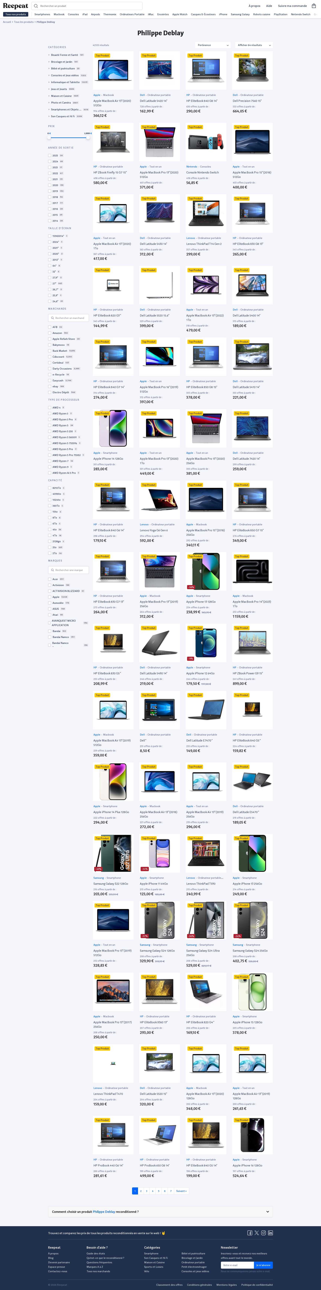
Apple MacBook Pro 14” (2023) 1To (252, 604)
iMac (151, 14)
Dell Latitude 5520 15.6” (154, 315)
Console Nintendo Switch (202, 172)
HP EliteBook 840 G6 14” (108, 530)
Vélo (146, 1271)
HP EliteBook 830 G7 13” (108, 601)
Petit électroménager (194, 1266)
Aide (269, 6)
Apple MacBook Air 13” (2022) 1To (205, 318)
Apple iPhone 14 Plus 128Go (111, 812)
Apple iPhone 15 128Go (247, 1022)
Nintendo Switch (300, 14)
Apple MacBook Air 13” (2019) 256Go (204, 814)
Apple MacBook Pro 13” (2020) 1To (159, 461)
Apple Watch (179, 14)
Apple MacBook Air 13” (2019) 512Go (112, 743)
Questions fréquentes (99, 1262)
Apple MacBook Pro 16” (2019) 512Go (159, 389)
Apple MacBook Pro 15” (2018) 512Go (252, 175)
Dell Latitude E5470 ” (246, 812)
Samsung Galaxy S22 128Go (110, 883)
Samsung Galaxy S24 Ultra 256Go (203, 953)
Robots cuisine (261, 14)
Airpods (95, 14)
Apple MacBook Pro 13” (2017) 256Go (112, 1024)
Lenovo (191, 238)
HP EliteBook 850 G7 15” (248, 530)
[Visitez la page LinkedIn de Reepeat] (270, 1233)
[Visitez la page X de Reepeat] (257, 1233)
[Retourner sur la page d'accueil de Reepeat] (15, 5)
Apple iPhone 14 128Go (108, 458)
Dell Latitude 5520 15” (153, 1094)
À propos (254, 6)
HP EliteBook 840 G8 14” (201, 101)
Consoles (73, 14)
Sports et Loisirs (153, 1266)
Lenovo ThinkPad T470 (108, 1094)
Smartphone (110, 452)
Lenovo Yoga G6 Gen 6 (154, 530)
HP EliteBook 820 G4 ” (200, 1022)
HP (188, 94)
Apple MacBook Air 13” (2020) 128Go (205, 1096)
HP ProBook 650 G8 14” (154, 1165)
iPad (84, 14)
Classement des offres (169, 1284)
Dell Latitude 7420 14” (246, 458)
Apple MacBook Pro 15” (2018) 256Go (205, 532)
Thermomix (109, 14)
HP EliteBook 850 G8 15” (201, 387)
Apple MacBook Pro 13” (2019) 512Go (112, 953)
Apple (97, 94)
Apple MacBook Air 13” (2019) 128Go (251, 1096)
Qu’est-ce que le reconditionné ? (105, 1257)
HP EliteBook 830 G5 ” (107, 673)
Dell (142, 94)
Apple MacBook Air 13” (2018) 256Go (158, 814)
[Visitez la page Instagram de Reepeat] (264, 1233)
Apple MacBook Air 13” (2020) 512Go (112, 103)
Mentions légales (226, 1284)
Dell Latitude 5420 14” (153, 101)
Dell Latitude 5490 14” (153, 673)
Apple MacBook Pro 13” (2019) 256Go (159, 604)
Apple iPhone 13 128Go (201, 601)
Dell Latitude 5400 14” (246, 315)
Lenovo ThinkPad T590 (200, 883)
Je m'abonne (263, 1265)
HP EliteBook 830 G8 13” (248, 244)
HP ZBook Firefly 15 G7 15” (110, 172)
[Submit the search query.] (52, 318)
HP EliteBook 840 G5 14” (201, 1165)
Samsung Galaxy (240, 14)
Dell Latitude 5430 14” (153, 244)
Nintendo (192, 166)
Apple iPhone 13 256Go (247, 883)
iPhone (223, 14)
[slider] (49, 137)
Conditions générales (199, 1284)
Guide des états (96, 1253)
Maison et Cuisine (154, 1262)
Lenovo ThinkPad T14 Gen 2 (204, 244)
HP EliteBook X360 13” (154, 1022)
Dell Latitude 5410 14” (246, 387)
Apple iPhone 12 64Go (200, 673)
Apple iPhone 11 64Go (154, 883)
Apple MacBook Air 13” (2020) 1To (112, 246)
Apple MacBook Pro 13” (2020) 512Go (159, 175)
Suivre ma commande (292, 6)
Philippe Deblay (104, 1212)
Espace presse (56, 1266)
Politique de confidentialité (257, 1284)
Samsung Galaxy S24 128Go (157, 950)
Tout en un (155, 166)
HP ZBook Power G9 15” (248, 673)
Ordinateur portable (159, 94)
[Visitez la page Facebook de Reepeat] (250, 1233)
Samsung (98, 877)
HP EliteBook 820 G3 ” (107, 315)
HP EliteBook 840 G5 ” (247, 740)
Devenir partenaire (59, 1262)
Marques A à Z (95, 1266)
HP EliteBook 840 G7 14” (108, 387)
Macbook (59, 14)
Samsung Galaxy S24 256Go (250, 950)
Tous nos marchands (98, 1271)
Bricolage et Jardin (192, 1257)
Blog (51, 1257)
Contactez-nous (57, 1271)
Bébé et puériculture (193, 1253)
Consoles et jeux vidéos (195, 1271)
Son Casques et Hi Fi (156, 1257)
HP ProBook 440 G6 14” (108, 1165)
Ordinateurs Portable (132, 14)
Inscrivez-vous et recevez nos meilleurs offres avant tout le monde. (244, 1255)
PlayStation (280, 14)
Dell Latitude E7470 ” (199, 740)
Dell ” (143, 740)
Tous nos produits (15, 14)
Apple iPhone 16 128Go (247, 1165)
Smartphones (42, 14)
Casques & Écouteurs (203, 14)
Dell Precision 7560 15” (247, 101)
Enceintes (163, 14)
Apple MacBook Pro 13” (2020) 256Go (205, 461)
